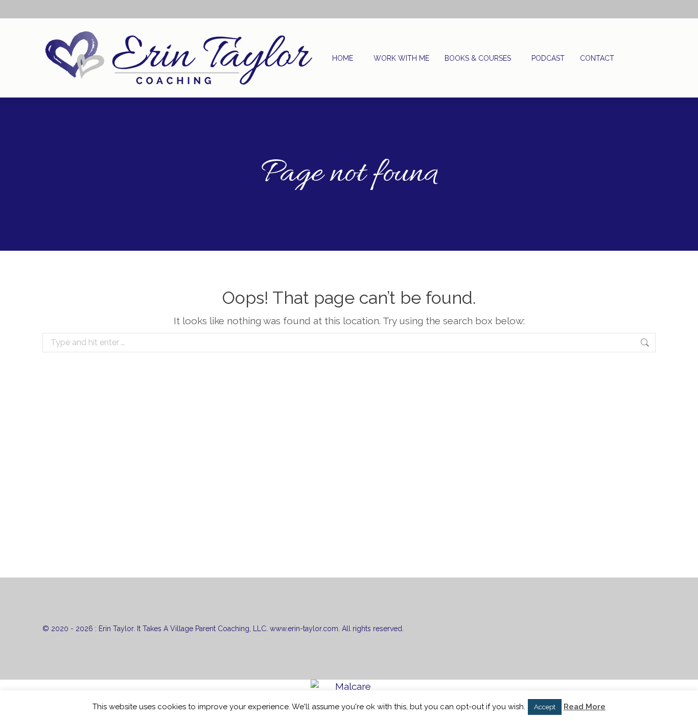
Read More (585, 706)
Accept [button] (544, 707)
